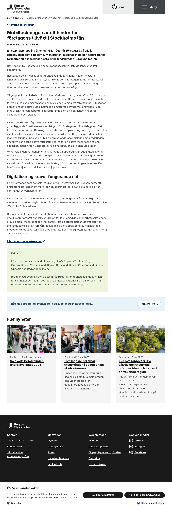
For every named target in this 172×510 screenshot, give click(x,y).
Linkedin (139, 440)
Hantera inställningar (153, 503)
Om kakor (16, 503)
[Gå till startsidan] (18, 7)
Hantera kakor (97, 464)
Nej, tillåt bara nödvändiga (145, 494)
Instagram (140, 446)
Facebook (140, 452)
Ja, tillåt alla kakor (103, 494)
